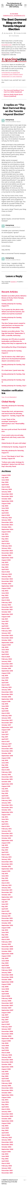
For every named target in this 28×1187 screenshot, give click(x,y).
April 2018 (5, 711)
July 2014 (5, 817)
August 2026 (6, 475)
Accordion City (7, 45)
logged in (13, 282)
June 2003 (5, 1128)
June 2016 (5, 763)
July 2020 (5, 647)
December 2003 (7, 1114)
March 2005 (6, 1081)
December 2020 (7, 635)
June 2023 (5, 565)
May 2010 (5, 935)
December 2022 (7, 579)
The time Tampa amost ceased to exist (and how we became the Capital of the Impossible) (13, 325)
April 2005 (5, 1078)
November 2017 (7, 723)
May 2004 (5, 1104)
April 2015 (5, 796)
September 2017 (7, 727)
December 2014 (7, 805)
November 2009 (7, 949)
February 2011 (6, 913)
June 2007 (5, 1017)
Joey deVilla (9, 33)
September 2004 (7, 1095)
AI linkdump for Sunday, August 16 (14, 447)
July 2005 (5, 1071)
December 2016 (7, 748)
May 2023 (5, 567)
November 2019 (7, 666)
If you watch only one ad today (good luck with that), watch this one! (13, 437)
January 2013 (6, 859)
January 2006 (6, 1057)
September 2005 (7, 1067)
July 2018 (5, 704)
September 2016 (7, 756)
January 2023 (6, 576)
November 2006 (7, 1034)
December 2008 (7, 975)
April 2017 (5, 739)
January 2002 (6, 1168)
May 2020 (5, 652)
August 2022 (6, 588)
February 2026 (7, 489)
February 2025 (7, 518)
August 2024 (6, 532)
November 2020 (7, 638)
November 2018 (7, 694)
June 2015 (5, 791)
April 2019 (5, 682)
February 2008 (7, 998)
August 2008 (6, 984)
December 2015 (7, 777)
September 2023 (7, 558)
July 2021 (5, 619)
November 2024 (7, 525)
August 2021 (6, 617)
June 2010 (5, 932)
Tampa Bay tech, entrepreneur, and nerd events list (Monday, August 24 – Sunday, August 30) (13, 414)
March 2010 (6, 939)
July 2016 (5, 760)
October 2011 (6, 895)
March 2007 (6, 1024)
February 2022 (7, 602)
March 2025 (6, 515)
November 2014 (7, 807)
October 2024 (6, 527)
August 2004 (6, 1097)
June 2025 (5, 508)
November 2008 (7, 977)
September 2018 (7, 699)
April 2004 (5, 1107)
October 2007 (6, 1008)
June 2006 (5, 1045)
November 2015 (7, 779)
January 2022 (6, 605)
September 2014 (7, 812)
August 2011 (6, 899)
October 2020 (6, 640)
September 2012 (7, 869)
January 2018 (6, 718)
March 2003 (6, 1135)
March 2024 (6, 543)
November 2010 (7, 921)
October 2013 (6, 838)
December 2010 (7, 918)
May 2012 (5, 878)
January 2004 (6, 1111)
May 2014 (5, 822)
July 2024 (5, 534)
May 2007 (5, 1020)
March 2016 (5, 770)
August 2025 (6, 503)
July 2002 (5, 1154)
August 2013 (6, 843)
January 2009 (6, 972)
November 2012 (7, 864)
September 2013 (7, 840)
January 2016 (6, 774)
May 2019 (5, 680)
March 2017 (5, 741)
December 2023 (7, 551)
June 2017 (5, 734)
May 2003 (5, 1130)
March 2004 (6, 1109)
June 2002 (5, 1156)
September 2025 (7, 501)
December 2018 (7, 692)
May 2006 (5, 1048)
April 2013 (5, 852)
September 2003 (7, 1121)
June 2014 (5, 819)
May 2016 (5, 765)
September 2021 (7, 614)
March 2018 (6, 713)
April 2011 (5, 909)
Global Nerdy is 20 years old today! (14, 443)
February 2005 (7, 1083)
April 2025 (5, 513)
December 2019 (7, 664)
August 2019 (6, 673)
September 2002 (7, 1149)
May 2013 (5, 850)
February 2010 (7, 942)
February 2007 (7, 1027)
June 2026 (5, 480)
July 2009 (5, 958)
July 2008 (5, 987)
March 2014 (6, 826)
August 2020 (6, 645)
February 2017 (7, 744)
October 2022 (6, 584)
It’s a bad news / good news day (13, 370)
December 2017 (7, 720)
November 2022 (7, 581)
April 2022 (5, 598)
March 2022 (6, 600)
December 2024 (7, 522)
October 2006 (6, 1036)
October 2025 (6, 499)
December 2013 (7, 833)
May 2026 (5, 482)
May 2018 (5, 708)
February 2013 (7, 857)
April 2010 (5, 937)
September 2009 (7, 954)
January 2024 (6, 548)
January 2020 (6, 661)
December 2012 (7, 862)
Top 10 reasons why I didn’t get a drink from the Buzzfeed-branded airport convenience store (13, 359)
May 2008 (5, 991)
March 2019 (5, 685)
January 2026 (6, 492)
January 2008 (6, 1001)
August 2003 (6, 1123)
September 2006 (7, 1038)
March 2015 (5, 798)
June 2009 (5, 961)
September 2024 (7, 529)
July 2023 (5, 562)
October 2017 (6, 725)
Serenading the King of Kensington (14, 347)
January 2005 (6, 1086)
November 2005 (7, 1062)
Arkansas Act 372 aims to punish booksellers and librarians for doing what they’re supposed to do (14, 341)
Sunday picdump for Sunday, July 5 (14, 386)
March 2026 (6, 487)
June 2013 (5, 847)
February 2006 (7, 1055)
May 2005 (5, 1076)
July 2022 (5, 591)
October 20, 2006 (21, 33)
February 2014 (7, 829)
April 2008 (5, 994)
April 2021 (5, 626)
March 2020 (6, 657)
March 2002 (6, 1163)
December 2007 (7, 1003)
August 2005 (6, 1069)
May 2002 (5, 1159)
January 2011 (6, 916)
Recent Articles (10, 291)
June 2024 (5, 536)
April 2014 (5, 824)
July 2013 (5, 845)
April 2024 (5, 541)
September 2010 (7, 925)
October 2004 (6, 1093)
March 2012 (5, 883)
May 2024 (5, 539)
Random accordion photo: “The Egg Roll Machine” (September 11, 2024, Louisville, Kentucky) (13, 333)
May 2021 (5, 624)
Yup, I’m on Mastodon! (9, 397)
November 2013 (7, 836)
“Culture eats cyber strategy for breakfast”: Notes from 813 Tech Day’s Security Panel (13, 464)
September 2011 (7, 897)
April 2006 (5, 1050)
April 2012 (5, 880)
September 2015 (7, 784)
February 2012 (7, 885)
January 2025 (6, 520)
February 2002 (7, 1166)
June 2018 (5, 706)
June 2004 (5, 1102)
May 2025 (5, 510)
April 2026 (5, 485)
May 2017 (5, 737)
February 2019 (7, 687)
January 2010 (6, 944)
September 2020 (7, 642)
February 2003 (7, 1137)
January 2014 (6, 831)
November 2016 (7, 751)
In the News (14, 13)
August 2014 (6, 814)
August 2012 (6, 871)
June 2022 (5, 593)
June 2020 (5, 649)
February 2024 (7, 546)
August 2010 (6, 928)
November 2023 (7, 553)
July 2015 (5, 789)
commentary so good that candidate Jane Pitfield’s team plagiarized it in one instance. (12, 74)
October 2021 (6, 612)
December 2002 (7, 1142)
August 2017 (6, 730)
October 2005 (6, 1064)
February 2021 (7, 631)
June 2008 (5, 989)
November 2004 (7, 1090)
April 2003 (5, 1133)
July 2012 (5, 873)
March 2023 (6, 572)
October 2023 (6, 555)
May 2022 (5, 595)
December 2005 (7, 1060)
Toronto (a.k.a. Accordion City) (14, 15)
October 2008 (6, 979)
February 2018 (7, 715)
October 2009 (6, 951)
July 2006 (5, 1043)
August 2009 (6, 956)
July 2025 (5, 506)
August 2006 (6, 1041)
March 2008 (6, 996)
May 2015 (5, 793)
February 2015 (7, 800)
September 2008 (7, 982)
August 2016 (6, 758)
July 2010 (5, 930)
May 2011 (5, 906)
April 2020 (5, 654)
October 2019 (6, 668)
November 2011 (7, 892)
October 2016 (6, 753)
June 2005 (5, 1074)
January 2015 (6, 803)
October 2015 (6, 781)
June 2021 (5, 621)
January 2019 (6, 690)
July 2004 (5, 1100)
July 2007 (5, 1015)
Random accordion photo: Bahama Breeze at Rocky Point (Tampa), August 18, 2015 (14, 298)
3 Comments (15, 36)
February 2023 (7, 574)
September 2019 (7, 671)
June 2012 (5, 876)
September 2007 (7, 1010)
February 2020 (7, 659)
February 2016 (7, 772)
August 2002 (6, 1152)
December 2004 (7, 1088)
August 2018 (6, 701)
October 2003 (6, 1119)
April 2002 (5, 1161)
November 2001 (7, 1173)
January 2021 (6, 633)
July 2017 (5, 732)
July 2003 (5, 1126)
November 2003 (7, 1116)
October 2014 (6, 810)
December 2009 (7, 946)
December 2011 (7, 890)
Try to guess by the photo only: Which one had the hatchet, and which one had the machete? (13, 312)
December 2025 (7, 494)
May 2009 (5, 963)
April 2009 (5, 965)
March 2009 (6, 968)
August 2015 (6, 786)
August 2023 (6, 560)
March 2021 (5, 628)
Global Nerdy (8, 401)
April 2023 (5, 569)
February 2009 (7, 970)
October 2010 (6, 923)
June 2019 (5, 678)
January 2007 (6, 1029)
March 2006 (6, 1053)
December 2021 (7, 607)
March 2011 (5, 911)
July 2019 (5, 675)
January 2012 (6, 888)
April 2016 (5, 767)
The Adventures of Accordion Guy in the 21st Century (14, 5)
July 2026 (5, 477)
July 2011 (5, 902)
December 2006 (7, 1031)
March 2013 (5, 855)
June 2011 (5, 904)
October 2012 (6, 866)
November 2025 (7, 496)
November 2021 (7, 609)
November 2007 (7, 1005)
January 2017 (6, 746)
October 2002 (6, 1147)
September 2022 (7, 586)
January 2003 (6, 1140)
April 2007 (5, 1022)
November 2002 (7, 1144)
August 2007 (6, 1012)
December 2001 (7, 1170)
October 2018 (6, 697)
